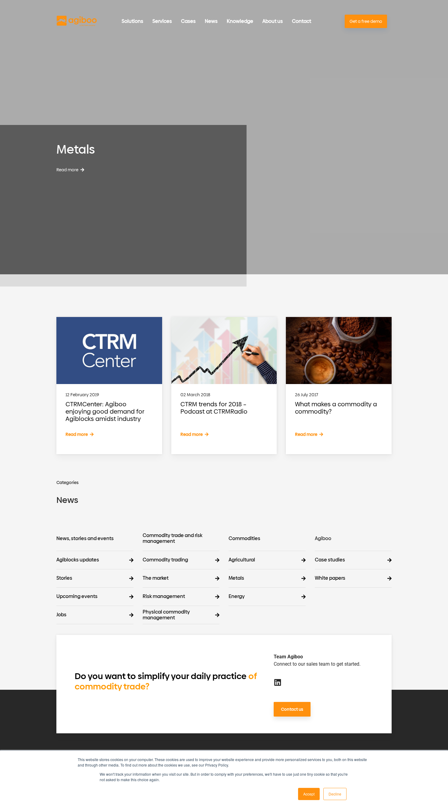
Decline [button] (335, 793)
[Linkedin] (277, 682)
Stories (64, 578)
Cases (188, 21)
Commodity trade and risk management (172, 538)
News (211, 21)
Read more (67, 170)
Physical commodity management (166, 615)
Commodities (244, 539)
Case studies (330, 560)
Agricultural (242, 560)
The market (156, 578)
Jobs (61, 615)
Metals (236, 578)
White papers (330, 578)
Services (162, 21)
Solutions (132, 21)
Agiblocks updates (77, 560)
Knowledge (240, 21)
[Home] (76, 21)
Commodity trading (165, 560)
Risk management (164, 597)
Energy (237, 597)
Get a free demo (366, 21)
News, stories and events (85, 539)
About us (272, 21)
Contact (301, 21)
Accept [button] (309, 793)
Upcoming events (77, 597)
